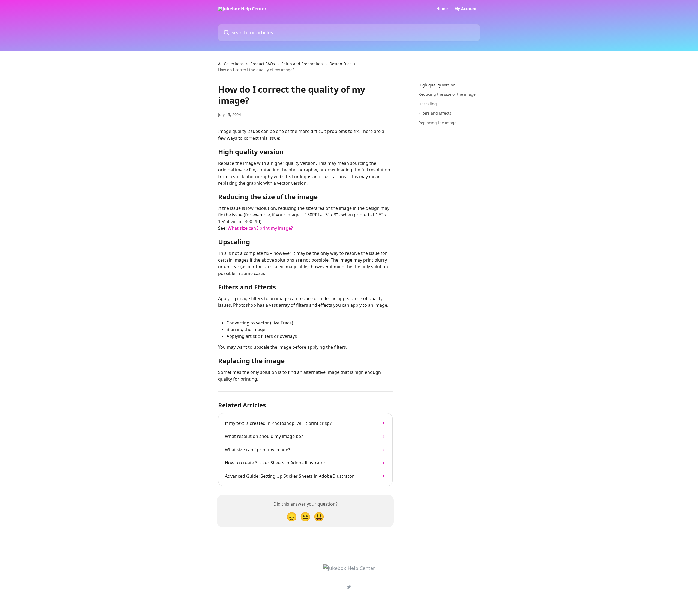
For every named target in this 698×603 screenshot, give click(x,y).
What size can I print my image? (260, 228)
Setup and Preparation (302, 63)
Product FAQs (262, 63)
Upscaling (428, 103)
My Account (465, 9)
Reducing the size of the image (447, 94)
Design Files (340, 63)
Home (442, 9)
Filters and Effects (435, 113)
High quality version (437, 85)
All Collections (231, 63)
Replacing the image (437, 122)
